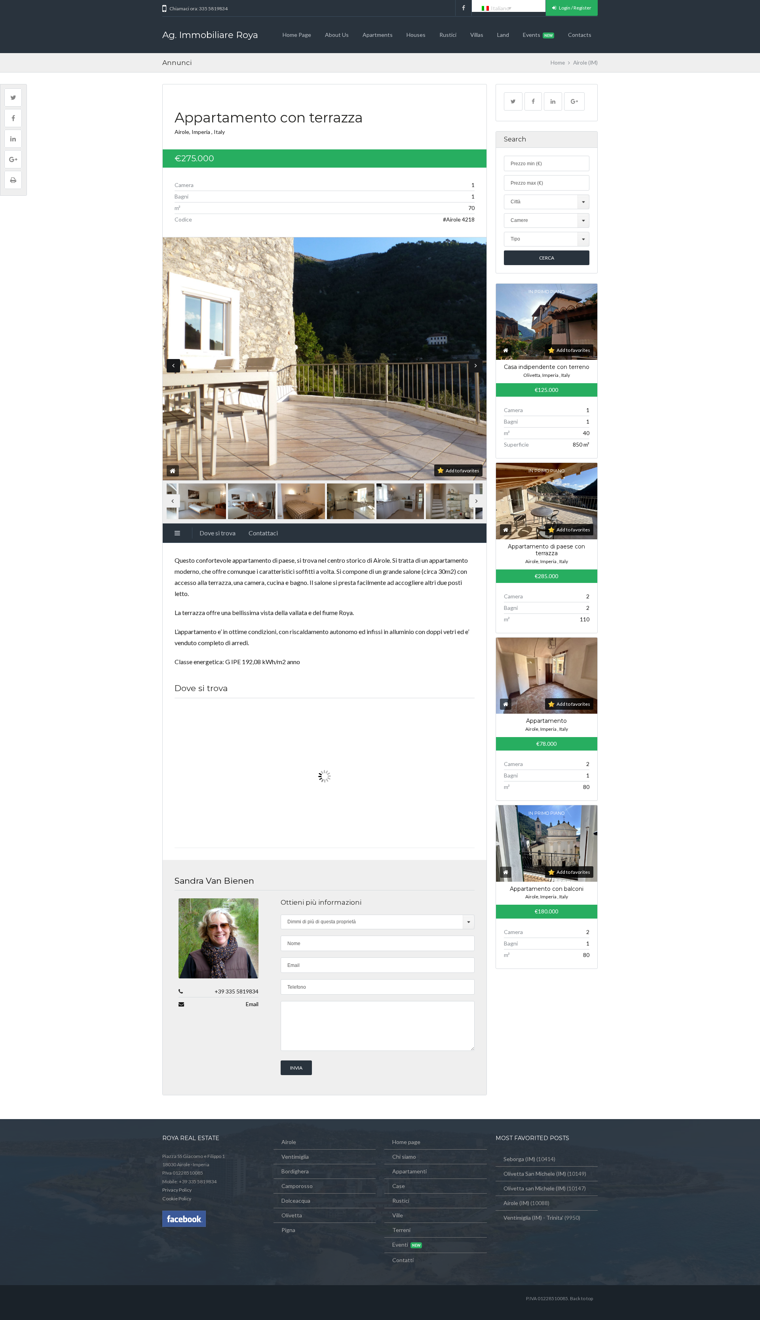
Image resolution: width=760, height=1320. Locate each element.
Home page (297, 34)
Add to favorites (462, 471)
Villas (476, 34)
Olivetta (291, 1215)
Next (476, 366)
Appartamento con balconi (546, 888)
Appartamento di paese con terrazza (546, 550)
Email (252, 1004)
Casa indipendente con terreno (546, 367)
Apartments (378, 34)
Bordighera (295, 1171)
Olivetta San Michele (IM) (535, 1173)
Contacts (579, 34)
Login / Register (574, 8)
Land (503, 34)
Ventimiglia (295, 1156)
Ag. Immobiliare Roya (210, 34)
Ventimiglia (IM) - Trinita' (533, 1217)
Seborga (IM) (519, 1159)
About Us (337, 34)
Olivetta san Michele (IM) (535, 1188)
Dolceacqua (295, 1200)
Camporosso (297, 1185)
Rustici (447, 34)
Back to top (581, 1298)
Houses (416, 34)
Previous (173, 366)
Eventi (400, 1244)
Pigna (288, 1229)
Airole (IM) (516, 1203)
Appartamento (546, 720)
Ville (397, 1215)
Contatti (403, 1260)
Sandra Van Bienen (214, 881)
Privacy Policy (177, 1190)
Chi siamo (404, 1156)
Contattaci (263, 533)
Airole (288, 1142)
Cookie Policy (176, 1199)
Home (558, 62)
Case (398, 1185)
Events (531, 34)
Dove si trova (218, 533)
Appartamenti (409, 1171)
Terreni (401, 1229)
